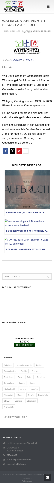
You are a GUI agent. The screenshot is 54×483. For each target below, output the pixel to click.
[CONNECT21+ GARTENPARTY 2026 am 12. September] (27, 242)
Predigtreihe (43, 395)
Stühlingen (31, 400)
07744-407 (12, 455)
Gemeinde (41, 377)
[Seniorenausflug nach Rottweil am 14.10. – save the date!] (27, 223)
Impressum (27, 478)
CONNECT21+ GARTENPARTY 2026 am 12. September (28, 249)
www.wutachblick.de (16, 464)
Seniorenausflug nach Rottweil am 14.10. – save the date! (28, 231)
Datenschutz (27, 481)
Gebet (29, 377)
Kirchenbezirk (9, 389)
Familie (24, 371)
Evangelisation (10, 371)
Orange (20, 395)
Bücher (39, 365)
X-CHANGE (9, 406)
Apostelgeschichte (24, 365)
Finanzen (35, 371)
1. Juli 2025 (16, 59)
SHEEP (7, 400)
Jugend (22, 383)
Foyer (20, 377)
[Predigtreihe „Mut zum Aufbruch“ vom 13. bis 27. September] (27, 189)
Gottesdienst (9, 383)
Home (5, 31)
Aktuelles (15, 31)
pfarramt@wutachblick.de (19, 459)
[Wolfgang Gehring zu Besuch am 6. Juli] (27, 47)
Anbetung (8, 365)
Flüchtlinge (8, 377)
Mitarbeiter (8, 395)
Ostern (31, 395)
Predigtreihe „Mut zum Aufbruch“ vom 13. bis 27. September (28, 212)
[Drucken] (12, 67)
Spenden (18, 400)
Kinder (32, 383)
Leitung (23, 389)
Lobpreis (34, 389)
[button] (5, 151)
